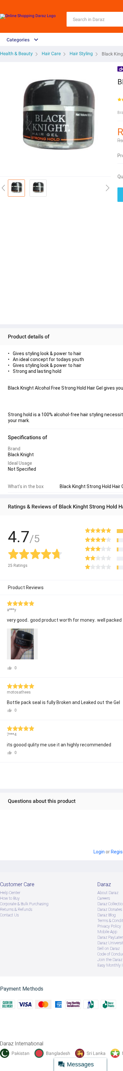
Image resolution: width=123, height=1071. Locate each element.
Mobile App (107, 932)
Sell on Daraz (108, 948)
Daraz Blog (106, 915)
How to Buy (10, 898)
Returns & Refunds (16, 909)
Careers (103, 898)
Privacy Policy (109, 926)
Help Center (10, 892)
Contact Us (9, 915)
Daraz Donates (109, 909)
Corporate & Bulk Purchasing (24, 904)
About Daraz (107, 892)
